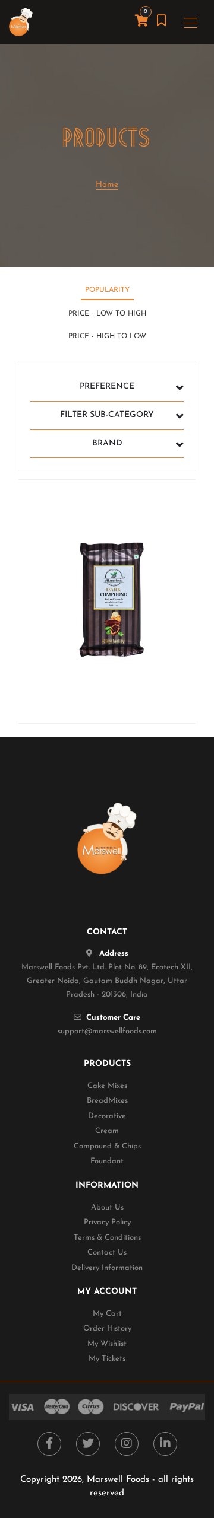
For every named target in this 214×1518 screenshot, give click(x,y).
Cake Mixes (107, 1086)
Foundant (107, 1161)
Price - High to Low (107, 336)
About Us (107, 1207)
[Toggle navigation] (191, 22)
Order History (107, 1328)
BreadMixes (107, 1101)
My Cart (107, 1313)
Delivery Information (107, 1268)
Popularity (107, 290)
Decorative (107, 1116)
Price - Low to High (107, 313)
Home (107, 184)
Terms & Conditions (107, 1238)
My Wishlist (107, 1344)
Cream (107, 1131)
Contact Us (107, 1252)
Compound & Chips (107, 1146)
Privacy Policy (107, 1222)
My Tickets (107, 1359)
